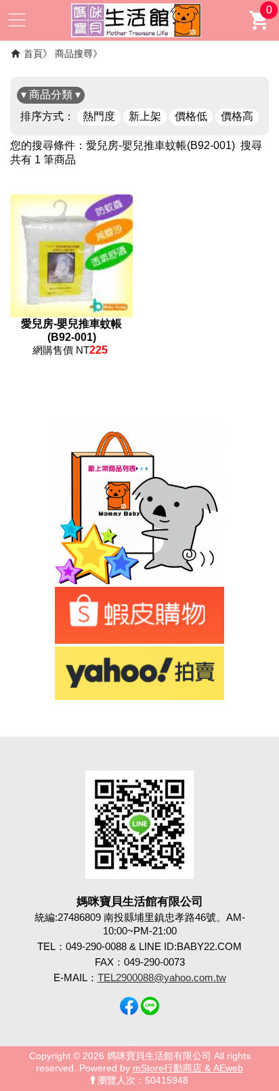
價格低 (191, 116)
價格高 (237, 116)
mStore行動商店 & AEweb (188, 1068)
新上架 (145, 116)
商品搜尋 (74, 53)
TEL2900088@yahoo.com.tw (162, 977)
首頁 (33, 53)
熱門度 (99, 116)
